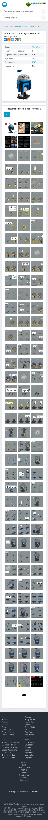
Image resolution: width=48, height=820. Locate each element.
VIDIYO (24, 770)
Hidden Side (29, 722)
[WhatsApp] (19, 39)
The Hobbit (29, 735)
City (3, 717)
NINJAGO (28, 730)
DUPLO (24, 763)
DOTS (24, 765)
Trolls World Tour (9, 755)
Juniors (28, 747)
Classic (5, 725)
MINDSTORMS (24, 768)
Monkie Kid (29, 752)
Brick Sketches (8, 735)
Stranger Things (8, 757)
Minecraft (29, 725)
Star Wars (36, 47)
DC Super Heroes (9, 745)
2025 (34, 62)
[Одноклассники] (8, 39)
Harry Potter (30, 720)
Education (29, 745)
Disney (4, 740)
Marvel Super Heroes (10, 742)
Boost (24, 778)
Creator (5, 727)
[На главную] (36, 4)
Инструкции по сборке (18, 792)
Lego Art (28, 757)
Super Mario (30, 727)
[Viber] (16, 39)
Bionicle (28, 717)
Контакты (35, 792)
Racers (24, 773)
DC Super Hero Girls (10, 747)
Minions (28, 750)
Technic (5, 720)
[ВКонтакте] (5, 39)
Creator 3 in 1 (7, 730)
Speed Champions (9, 750)
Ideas (27, 740)
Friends (5, 722)
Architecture (24, 775)
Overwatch (29, 755)
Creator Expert (8, 732)
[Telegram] (12, 39)
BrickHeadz (29, 742)
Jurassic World (8, 752)
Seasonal (24, 780)
